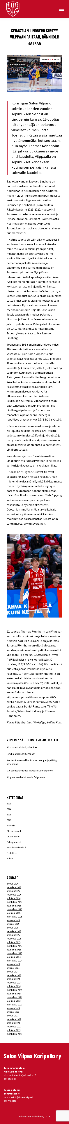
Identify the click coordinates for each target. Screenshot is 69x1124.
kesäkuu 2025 (13, 935)
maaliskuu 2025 (14, 946)
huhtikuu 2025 (13, 942)
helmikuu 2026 (14, 905)
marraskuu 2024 (14, 960)
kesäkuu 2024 (13, 979)
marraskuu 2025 (14, 916)
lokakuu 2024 (13, 964)
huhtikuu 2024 (13, 986)
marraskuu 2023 (14, 1004)
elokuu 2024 (12, 971)
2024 (9, 809)
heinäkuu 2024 (14, 975)
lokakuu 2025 (13, 920)
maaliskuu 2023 (14, 1033)
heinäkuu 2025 (14, 931)
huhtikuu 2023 (13, 1030)
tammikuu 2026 (14, 909)
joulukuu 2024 (13, 957)
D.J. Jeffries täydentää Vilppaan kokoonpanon (30, 770)
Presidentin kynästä (16, 847)
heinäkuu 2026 (14, 887)
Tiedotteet (12, 853)
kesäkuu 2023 (13, 1023)
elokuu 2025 (12, 927)
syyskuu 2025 (13, 924)
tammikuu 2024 (14, 997)
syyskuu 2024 (13, 968)
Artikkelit (11, 825)
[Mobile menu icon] (61, 9)
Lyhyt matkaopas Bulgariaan (21, 754)
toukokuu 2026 (14, 894)
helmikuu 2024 (14, 993)
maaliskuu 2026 (14, 902)
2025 (12, 59)
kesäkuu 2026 (13, 891)
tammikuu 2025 (14, 953)
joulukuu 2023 (13, 1001)
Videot (10, 858)
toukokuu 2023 (14, 1026)
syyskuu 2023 (13, 1012)
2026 (9, 820)
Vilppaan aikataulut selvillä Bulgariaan (26, 777)
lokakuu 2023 (13, 1008)
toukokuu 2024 (14, 982)
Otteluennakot (14, 831)
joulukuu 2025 (13, 913)
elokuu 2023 (12, 1015)
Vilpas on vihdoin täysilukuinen (22, 747)
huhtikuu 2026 (13, 898)
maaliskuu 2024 (14, 990)
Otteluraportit (13, 836)
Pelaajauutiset (17, 64)
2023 (9, 803)
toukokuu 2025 (14, 938)
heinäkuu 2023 (14, 1019)
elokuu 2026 (12, 883)
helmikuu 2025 (14, 949)
